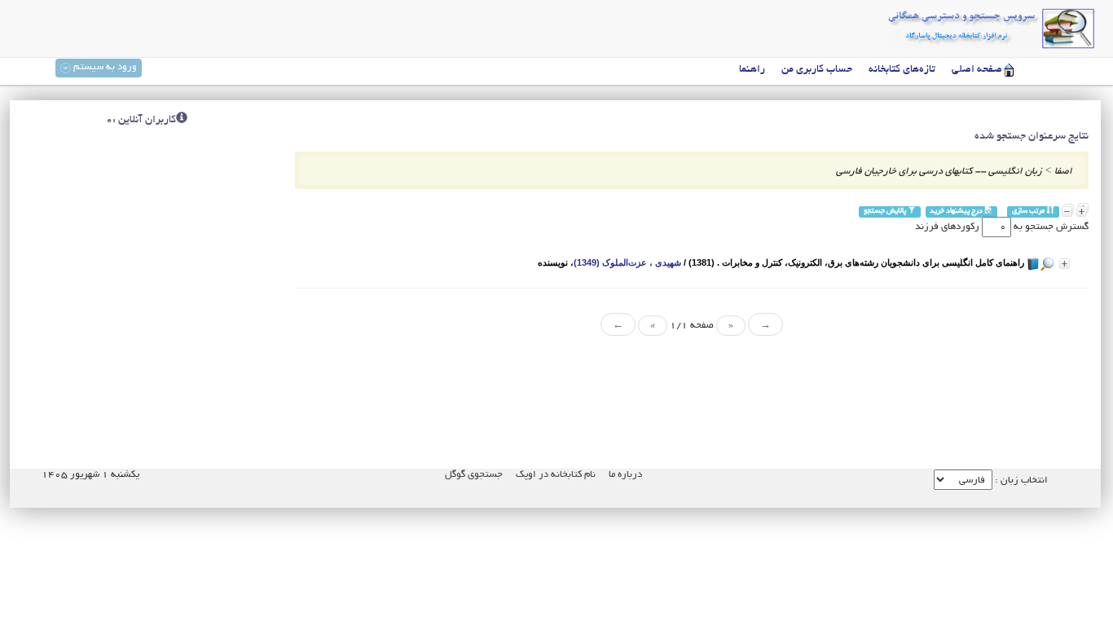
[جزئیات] (1064, 263)
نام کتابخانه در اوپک (556, 475)
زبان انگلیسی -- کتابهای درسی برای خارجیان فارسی (939, 171)
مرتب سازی (1029, 211)
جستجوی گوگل (474, 475)
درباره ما (625, 475)
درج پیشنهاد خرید (957, 211)
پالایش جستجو (886, 211)
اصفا (1063, 171)
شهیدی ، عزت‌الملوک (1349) (627, 262)
